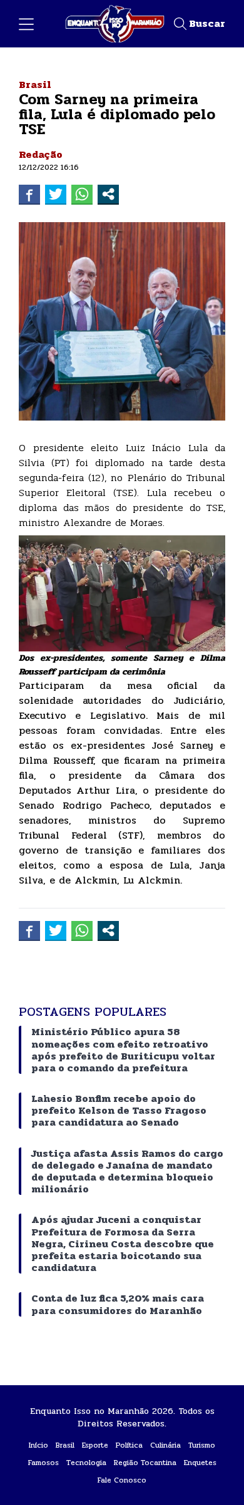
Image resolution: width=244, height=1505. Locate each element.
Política (129, 1445)
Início (38, 1445)
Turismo (201, 1445)
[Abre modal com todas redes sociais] (108, 194)
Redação (41, 154)
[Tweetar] (55, 194)
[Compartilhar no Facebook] (29, 194)
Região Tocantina (145, 1462)
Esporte (95, 1445)
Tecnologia (86, 1462)
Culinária (165, 1445)
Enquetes (200, 1462)
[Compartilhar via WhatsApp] (82, 194)
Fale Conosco (122, 1480)
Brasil (35, 84)
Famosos (43, 1462)
